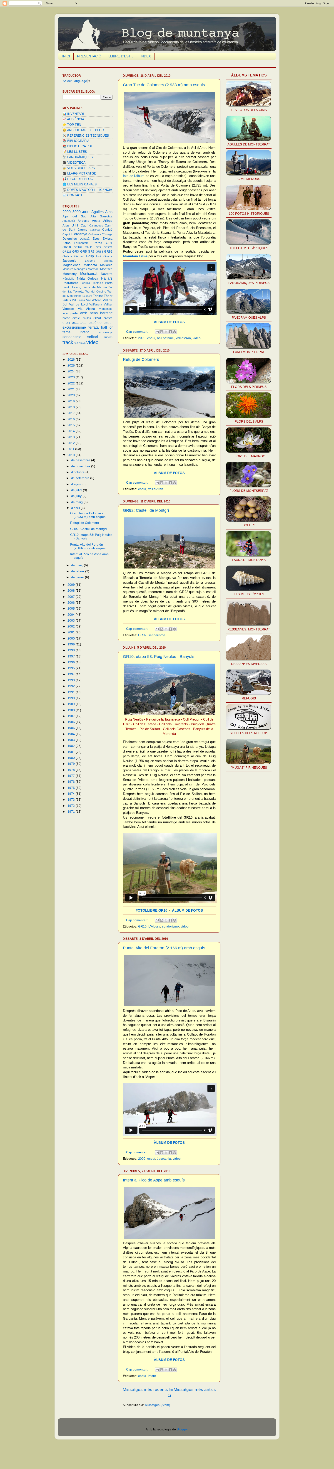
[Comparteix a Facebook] (170, 332)
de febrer (78, 571)
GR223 (66, 251)
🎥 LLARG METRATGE (79, 173)
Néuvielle (68, 278)
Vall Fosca (78, 300)
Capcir (66, 234)
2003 (71, 620)
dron (66, 322)
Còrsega (107, 234)
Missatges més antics (195, 1389)
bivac (66, 318)
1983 (71, 740)
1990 (71, 698)
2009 (71, 584)
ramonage (105, 332)
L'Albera (154, 926)
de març (77, 565)
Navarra (106, 274)
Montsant (93, 269)
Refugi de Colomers (141, 359)
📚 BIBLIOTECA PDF (77, 146)
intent (152, 1376)
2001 (71, 632)
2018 (71, 407)
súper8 (108, 337)
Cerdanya (79, 234)
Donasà (85, 238)
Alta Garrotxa (101, 216)
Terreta (78, 291)
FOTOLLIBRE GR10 (151, 910)
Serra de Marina (94, 287)
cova (97, 318)
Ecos (96, 238)
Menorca (67, 269)
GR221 (108, 247)
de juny (76, 496)
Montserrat (88, 273)
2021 (71, 389)
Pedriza (85, 283)
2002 (71, 626)
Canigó (107, 229)
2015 (71, 425)
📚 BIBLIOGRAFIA (75, 141)
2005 (71, 608)
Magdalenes (71, 265)
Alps (108, 212)
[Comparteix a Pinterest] (174, 332)
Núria (81, 278)
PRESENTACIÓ (89, 56)
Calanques (96, 225)
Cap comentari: (137, 331)
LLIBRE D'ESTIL (120, 56)
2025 (71, 365)
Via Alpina (86, 308)
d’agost (76, 484)
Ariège (107, 220)
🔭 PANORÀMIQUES (77, 157)
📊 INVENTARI (73, 114)
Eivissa (107, 238)
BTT (75, 225)
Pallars (106, 278)
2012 (71, 443)
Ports (108, 283)
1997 (71, 656)
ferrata (93, 327)
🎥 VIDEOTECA (73, 162)
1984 (71, 734)
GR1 (109, 243)
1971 (71, 811)
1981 (71, 752)
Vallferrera (95, 304)
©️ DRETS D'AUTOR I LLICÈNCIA (87, 190)
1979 (71, 763)
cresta (108, 318)
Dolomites (69, 238)
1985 (71, 728)
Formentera (81, 243)
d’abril (76, 508)
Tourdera (87, 296)
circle (76, 318)
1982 (71, 746)
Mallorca (106, 265)
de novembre (81, 466)
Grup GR (93, 256)
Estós (66, 243)
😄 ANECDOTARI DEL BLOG (83, 130)
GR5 (83, 251)
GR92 (142, 635)
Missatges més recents (145, 1389)
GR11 (89, 247)
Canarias (95, 229)
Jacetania (164, 1158)
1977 (71, 776)
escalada (79, 322)
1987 (71, 716)
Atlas (66, 225)
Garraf (79, 256)
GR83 (99, 251)
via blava (80, 343)
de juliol (77, 490)
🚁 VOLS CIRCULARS (78, 168)
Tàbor (108, 296)
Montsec (106, 269)
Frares (97, 243)
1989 (71, 704)
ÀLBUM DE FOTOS (169, 322)
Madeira (108, 260)
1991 (71, 692)
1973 (71, 799)
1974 (71, 793)
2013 (71, 437)
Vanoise (68, 308)
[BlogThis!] (161, 332)
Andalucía (68, 220)
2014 (71, 431)
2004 (71, 614)
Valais (66, 300)
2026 (71, 359)
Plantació (97, 283)
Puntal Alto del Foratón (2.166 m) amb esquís (164, 948)
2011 (71, 449)
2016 (71, 419)
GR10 (142, 926)
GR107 (78, 247)
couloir (87, 318)
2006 (71, 602)
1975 (71, 788)
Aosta (96, 220)
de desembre (81, 460)
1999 (71, 644)
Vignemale (105, 308)
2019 (71, 401)
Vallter (108, 304)
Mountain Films (135, 256)
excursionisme (74, 327)
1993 (71, 680)
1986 (71, 722)
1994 (71, 674)
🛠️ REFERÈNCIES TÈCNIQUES (85, 135)
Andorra (83, 220)
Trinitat (98, 296)
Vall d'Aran (183, 338)
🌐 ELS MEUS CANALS (79, 184)
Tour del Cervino (95, 291)
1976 (71, 781)
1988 (71, 710)
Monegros (80, 269)
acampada (70, 313)
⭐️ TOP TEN (71, 124)
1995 (71, 668)
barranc (106, 313)
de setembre (80, 478)
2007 (71, 596)
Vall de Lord (78, 304)
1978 (71, 770)
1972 (71, 805)
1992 (71, 686)
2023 (71, 377)
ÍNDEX (145, 56)
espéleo (95, 322)
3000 (76, 212)
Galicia (67, 256)
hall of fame (165, 338)
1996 (71, 662)
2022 (71, 383)
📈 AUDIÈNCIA (73, 119)
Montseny (69, 274)
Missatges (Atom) (157, 1405)
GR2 (98, 247)
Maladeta (90, 265)
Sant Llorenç (71, 287)
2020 (71, 395)
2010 (71, 455)
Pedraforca (70, 283)
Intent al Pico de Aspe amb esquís (154, 1180)
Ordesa (92, 278)
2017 (71, 413)
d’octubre (78, 472)
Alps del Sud (74, 216)
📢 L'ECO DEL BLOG (77, 179)
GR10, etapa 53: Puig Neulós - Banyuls (158, 656)
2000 (141, 338)
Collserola (94, 234)
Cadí (84, 225)
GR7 (91, 251)
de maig (77, 502)
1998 (71, 650)
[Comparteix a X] (166, 332)
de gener (78, 577)
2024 (71, 371)
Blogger (182, 1429)
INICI (66, 56)
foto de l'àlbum (134, 176)
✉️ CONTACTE (73, 195)
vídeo (197, 338)
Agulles (97, 212)
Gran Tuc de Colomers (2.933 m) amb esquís (164, 85)
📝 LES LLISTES (74, 151)
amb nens (89, 313)
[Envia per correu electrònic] (157, 332)
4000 (86, 212)
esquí (151, 338)
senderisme (156, 635)
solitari (92, 337)
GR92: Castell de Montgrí (146, 510)
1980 (71, 758)
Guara (107, 256)
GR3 (75, 251)
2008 (71, 590)
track (67, 342)
